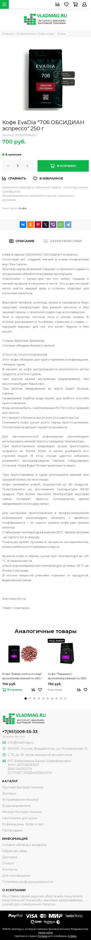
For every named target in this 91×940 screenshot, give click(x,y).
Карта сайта (45, 932)
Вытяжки (9, 793)
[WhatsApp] (60, 224)
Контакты (9, 869)
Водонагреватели (16, 806)
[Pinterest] (38, 224)
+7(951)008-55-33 (20, 731)
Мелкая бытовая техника (22, 812)
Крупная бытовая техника (22, 787)
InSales (72, 936)
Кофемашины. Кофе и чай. (23, 824)
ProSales (42, 936)
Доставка (9, 857)
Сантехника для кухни (19, 818)
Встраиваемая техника (20, 800)
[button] (26, 698)
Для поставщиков (16, 876)
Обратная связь (14, 851)
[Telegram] (68, 224)
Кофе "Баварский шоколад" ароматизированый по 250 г (22, 676)
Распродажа (12, 830)
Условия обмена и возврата (24, 845)
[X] (45, 224)
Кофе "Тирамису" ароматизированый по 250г (67, 676)
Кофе (23, 208)
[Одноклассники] (30, 224)
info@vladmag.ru (21, 742)
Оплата (8, 863)
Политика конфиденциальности (27, 882)
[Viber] (53, 224)
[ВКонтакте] (23, 224)
